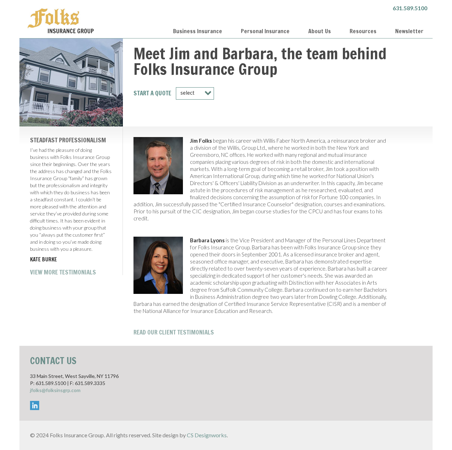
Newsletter (409, 31)
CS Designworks (207, 435)
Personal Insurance (265, 31)
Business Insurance (197, 31)
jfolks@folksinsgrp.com (55, 390)
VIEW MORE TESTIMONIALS (63, 272)
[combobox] (195, 93)
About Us (319, 31)
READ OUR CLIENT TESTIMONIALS (173, 332)
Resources (363, 31)
